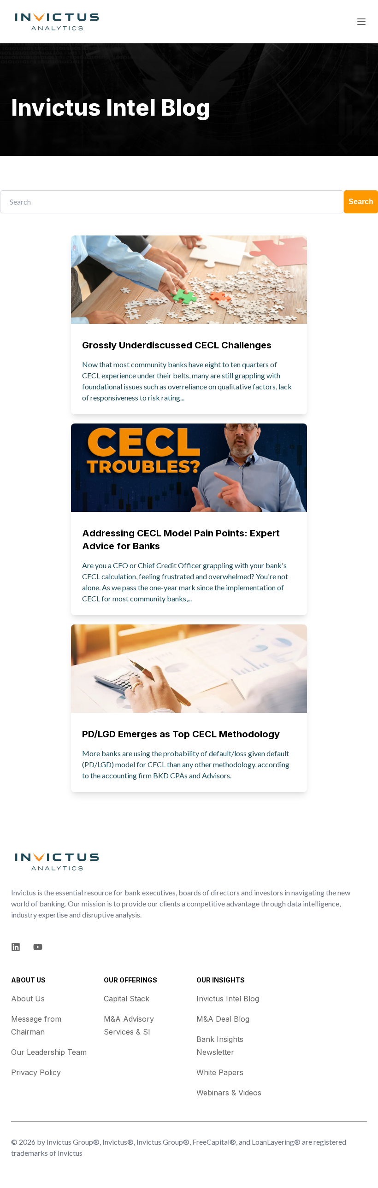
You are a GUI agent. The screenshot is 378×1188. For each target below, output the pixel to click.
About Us (28, 998)
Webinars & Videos (228, 1092)
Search (360, 202)
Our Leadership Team (49, 1052)
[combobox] (172, 201)
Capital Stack (126, 998)
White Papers (219, 1072)
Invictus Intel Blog (227, 998)
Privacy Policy (36, 1072)
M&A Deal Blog (222, 1018)
